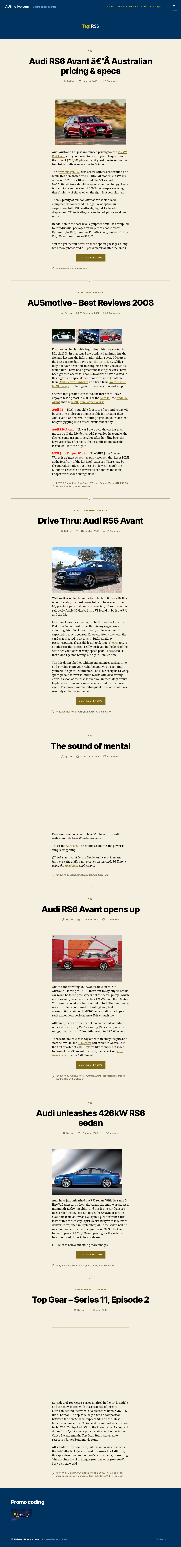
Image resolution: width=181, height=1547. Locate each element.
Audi (90, 51)
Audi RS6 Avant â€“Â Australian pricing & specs (90, 66)
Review (59, 486)
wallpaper (79, 1079)
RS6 (74, 268)
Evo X (102, 1472)
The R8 (113, 643)
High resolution (109, 1075)
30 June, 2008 (100, 1310)
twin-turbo (86, 486)
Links (144, 6)
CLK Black (82, 1472)
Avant (80, 711)
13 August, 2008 (90, 1133)
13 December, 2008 (90, 756)
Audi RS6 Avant (63, 268)
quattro (59, 1079)
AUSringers (156, 6)
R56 (122, 483)
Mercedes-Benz (83, 1289)
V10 (109, 711)
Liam (72, 81)
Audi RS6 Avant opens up (90, 909)
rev (78, 875)
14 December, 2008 (89, 531)
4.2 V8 (59, 483)
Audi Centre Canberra (73, 382)
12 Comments (113, 531)
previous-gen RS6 (69, 172)
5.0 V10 (67, 483)
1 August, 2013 (89, 81)
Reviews (98, 292)
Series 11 (104, 1476)
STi (110, 1476)
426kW (59, 875)
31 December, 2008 (90, 313)
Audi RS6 (72, 846)
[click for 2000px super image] (90, 570)
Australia (89, 1075)
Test (71, 486)
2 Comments (112, 1133)
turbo (77, 486)
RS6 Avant (82, 268)
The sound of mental (90, 746)
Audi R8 (105, 398)
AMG (58, 1472)
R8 (126, 483)
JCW (91, 483)
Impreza (60, 1476)
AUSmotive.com (17, 6)
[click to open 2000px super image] (90, 122)
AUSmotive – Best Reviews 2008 (90, 302)
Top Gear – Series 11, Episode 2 (90, 1299)
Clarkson (71, 1472)
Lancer (68, 1476)
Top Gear (100, 1289)
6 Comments (111, 81)
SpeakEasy (71, 866)
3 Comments (113, 313)
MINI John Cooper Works (87, 402)
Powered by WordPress (54, 1539)
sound (89, 875)
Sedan (94, 1265)
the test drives (103, 362)
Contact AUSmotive (127, 6)
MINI (88, 292)
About (110, 6)
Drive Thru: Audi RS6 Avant (90, 520)
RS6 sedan (84, 1043)
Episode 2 (93, 1472)
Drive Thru (83, 483)
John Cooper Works (104, 483)
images (121, 1075)
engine (72, 875)
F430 (108, 1472)
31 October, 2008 (90, 919)
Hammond (117, 1472)
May (74, 1476)
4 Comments (113, 756)
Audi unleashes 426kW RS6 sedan (90, 1118)
